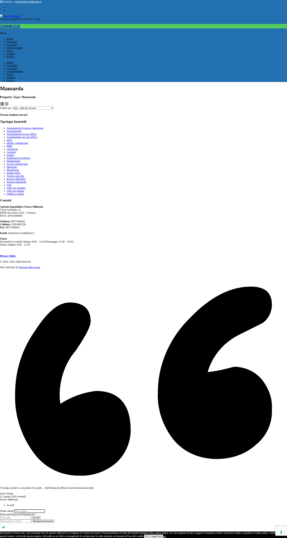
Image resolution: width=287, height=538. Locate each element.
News (10, 50)
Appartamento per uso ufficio (22, 137)
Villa (9, 185)
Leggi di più (156, 536)
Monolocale (13, 170)
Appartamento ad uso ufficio (22, 134)
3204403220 (10, 26)
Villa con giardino (16, 188)
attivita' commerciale (17, 143)
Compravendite (15, 47)
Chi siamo (12, 41)
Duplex (10, 155)
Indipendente (13, 161)
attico (9, 140)
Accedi (36, 517)
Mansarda (12, 167)
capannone (12, 149)
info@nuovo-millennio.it (28, 1)
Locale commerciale (17, 164)
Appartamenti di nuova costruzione (25, 128)
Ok (146, 536)
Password (5, 514)
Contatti (11, 53)
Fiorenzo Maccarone (29, 267)
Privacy (11, 56)
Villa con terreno (15, 191)
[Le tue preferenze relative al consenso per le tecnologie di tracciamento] (281, 532)
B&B (9, 146)
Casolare (11, 152)
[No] (164, 537)
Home (10, 38)
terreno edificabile (16, 179)
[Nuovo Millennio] (10, 16)
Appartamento (14, 131)
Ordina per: (6, 108)
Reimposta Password (43, 521)
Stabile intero (13, 173)
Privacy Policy (8, 256)
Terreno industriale (16, 182)
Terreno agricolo (15, 176)
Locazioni (12, 44)
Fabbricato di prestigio (18, 158)
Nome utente (6, 511)
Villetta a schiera (15, 194)
